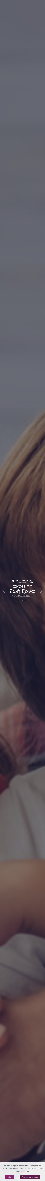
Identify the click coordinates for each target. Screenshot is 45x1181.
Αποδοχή (9, 1177)
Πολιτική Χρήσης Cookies (30, 1177)
